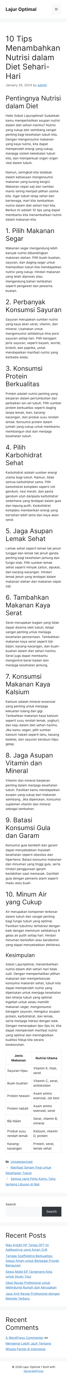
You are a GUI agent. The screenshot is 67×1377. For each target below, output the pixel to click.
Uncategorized (22, 1162)
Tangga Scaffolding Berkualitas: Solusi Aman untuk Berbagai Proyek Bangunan (32, 1260)
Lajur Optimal (21, 9)
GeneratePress (34, 1371)
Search (11, 1204)
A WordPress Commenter (24, 1338)
